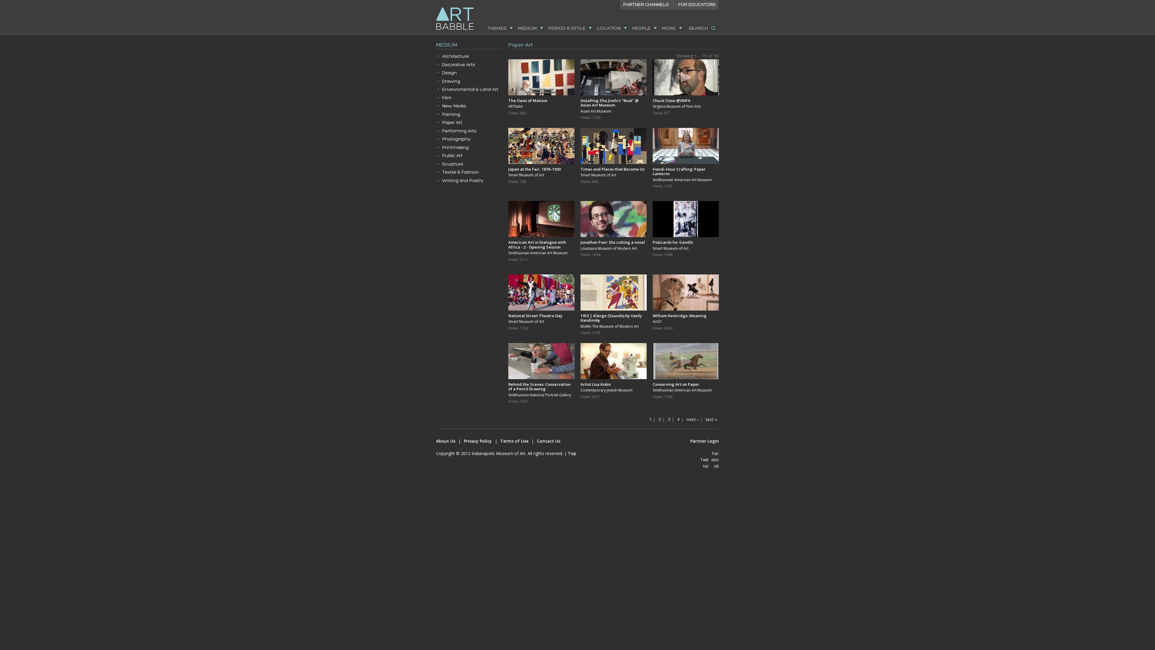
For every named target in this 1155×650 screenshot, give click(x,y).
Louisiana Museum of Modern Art (609, 248)
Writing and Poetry (462, 180)
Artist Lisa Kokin (596, 384)
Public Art (452, 155)
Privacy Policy (478, 441)
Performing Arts (459, 131)
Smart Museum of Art (526, 175)
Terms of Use (514, 441)
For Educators (697, 4)
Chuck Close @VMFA (672, 100)
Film (446, 98)
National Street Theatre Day (535, 315)
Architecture (455, 56)
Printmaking (455, 147)
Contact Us (548, 441)
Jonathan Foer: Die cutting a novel (613, 242)
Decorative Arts (458, 65)
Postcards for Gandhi (673, 242)
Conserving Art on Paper (676, 384)
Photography (456, 139)
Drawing (451, 81)
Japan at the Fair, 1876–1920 (534, 169)
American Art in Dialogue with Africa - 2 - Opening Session (537, 244)
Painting (451, 114)
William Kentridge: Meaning (680, 315)
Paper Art (452, 122)
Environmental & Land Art (470, 89)
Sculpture (452, 164)
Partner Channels (646, 4)
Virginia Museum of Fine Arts (677, 106)
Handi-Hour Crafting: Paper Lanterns (679, 171)
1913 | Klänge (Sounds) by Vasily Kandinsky (611, 318)
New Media (454, 106)
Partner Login (704, 441)
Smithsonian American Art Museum (682, 180)
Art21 (657, 322)
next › (692, 419)
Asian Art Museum (596, 111)
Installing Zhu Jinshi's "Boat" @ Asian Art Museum (610, 103)
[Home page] (455, 26)
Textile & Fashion (460, 172)
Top (572, 453)
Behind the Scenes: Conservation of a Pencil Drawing (539, 387)
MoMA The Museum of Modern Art (610, 326)
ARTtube (515, 106)
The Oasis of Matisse (527, 100)
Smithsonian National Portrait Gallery (539, 395)
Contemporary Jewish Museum (607, 390)
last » (711, 419)
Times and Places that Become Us (613, 169)
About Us (445, 441)
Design (449, 73)
